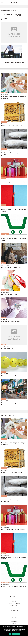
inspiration (4, 92)
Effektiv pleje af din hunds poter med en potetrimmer (13, 154)
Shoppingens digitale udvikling (10, 321)
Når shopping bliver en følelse (10, 376)
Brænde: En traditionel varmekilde (11, 126)
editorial (3, 178)
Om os (14, 623)
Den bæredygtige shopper (9, 294)
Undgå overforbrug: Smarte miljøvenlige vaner (13, 239)
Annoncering (14, 621)
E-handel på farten (7, 349)
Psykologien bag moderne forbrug (11, 267)
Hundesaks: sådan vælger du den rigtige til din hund (13, 97)
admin (14, 10)
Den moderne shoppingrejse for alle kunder (12, 404)
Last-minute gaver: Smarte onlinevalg (13, 182)
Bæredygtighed (5, 234)
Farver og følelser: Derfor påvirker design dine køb (13, 210)
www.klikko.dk (15, 610)
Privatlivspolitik (16, 634)
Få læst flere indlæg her (14, 62)
